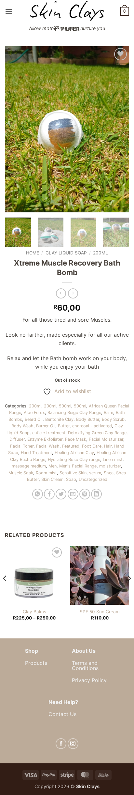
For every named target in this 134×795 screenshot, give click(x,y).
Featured (70, 446)
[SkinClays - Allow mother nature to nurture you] (67, 11)
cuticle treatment (48, 432)
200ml (100, 252)
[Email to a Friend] (73, 494)
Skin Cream (52, 479)
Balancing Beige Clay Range (74, 412)
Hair (108, 446)
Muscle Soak (20, 472)
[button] (9, 11)
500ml (65, 406)
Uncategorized (93, 479)
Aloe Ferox (34, 412)
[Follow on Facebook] (61, 743)
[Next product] (61, 293)
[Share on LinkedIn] (96, 494)
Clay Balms (34, 611)
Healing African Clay (74, 452)
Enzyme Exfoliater (44, 439)
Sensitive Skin (73, 472)
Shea (109, 472)
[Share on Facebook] (49, 494)
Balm (108, 412)
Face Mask (75, 439)
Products (36, 663)
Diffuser (17, 439)
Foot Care (91, 446)
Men (52, 466)
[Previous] (15, 129)
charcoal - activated (92, 425)
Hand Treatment (36, 452)
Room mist (46, 472)
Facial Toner (22, 446)
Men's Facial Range (78, 466)
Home (32, 252)
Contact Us (62, 714)
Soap (71, 479)
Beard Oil (34, 419)
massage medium (29, 466)
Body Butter (87, 419)
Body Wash (22, 425)
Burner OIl (45, 425)
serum (95, 472)
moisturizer (110, 466)
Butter (64, 425)
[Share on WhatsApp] (37, 494)
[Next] (118, 129)
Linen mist (113, 459)
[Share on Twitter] (61, 494)
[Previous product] (73, 293)
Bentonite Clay (59, 419)
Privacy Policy (89, 680)
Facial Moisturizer (106, 439)
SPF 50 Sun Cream (100, 611)
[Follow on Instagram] (73, 743)
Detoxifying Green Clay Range (97, 432)
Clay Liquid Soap (66, 252)
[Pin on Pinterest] (84, 494)
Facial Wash (48, 446)
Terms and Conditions (85, 665)
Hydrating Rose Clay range (74, 459)
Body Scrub (113, 419)
